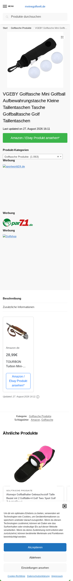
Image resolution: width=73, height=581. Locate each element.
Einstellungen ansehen (35, 567)
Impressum (57, 576)
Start (5, 28)
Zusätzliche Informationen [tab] (18, 307)
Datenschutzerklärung (38, 576)
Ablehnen (35, 557)
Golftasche (47, 419)
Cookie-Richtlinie (16, 576)
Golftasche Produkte (21, 28)
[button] (64, 506)
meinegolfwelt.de (35, 6)
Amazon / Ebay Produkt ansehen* (35, 138)
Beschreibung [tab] (12, 298)
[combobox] (33, 156)
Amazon (35, 419)
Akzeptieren (35, 547)
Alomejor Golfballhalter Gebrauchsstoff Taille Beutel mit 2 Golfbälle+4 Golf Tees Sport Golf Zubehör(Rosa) (31, 498)
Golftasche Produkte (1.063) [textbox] (31, 156)
